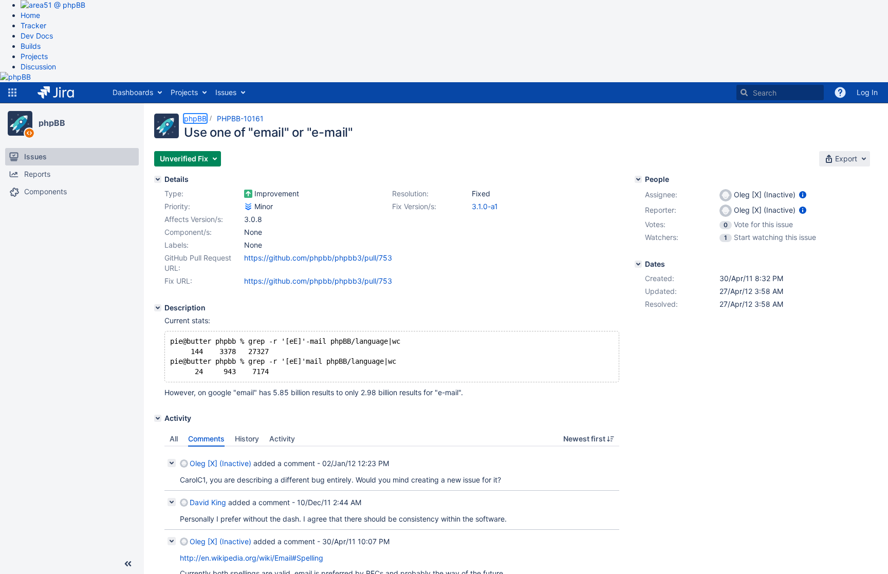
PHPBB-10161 (240, 118)
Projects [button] (184, 92)
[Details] (157, 179)
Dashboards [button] (133, 92)
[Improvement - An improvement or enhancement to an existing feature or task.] (248, 194)
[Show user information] (803, 194)
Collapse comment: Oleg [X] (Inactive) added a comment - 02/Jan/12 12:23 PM (172, 463)
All (174, 438)
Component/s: (188, 232)
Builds (31, 46)
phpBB (52, 123)
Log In (867, 92)
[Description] (157, 307)
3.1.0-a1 (485, 206)
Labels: (176, 244)
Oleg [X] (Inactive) (220, 463)
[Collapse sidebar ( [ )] (128, 563)
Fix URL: (178, 280)
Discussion (38, 66)
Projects (34, 56)
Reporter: (660, 210)
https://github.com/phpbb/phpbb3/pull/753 (318, 257)
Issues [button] (225, 92)
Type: (173, 193)
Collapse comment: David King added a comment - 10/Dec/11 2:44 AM (172, 502)
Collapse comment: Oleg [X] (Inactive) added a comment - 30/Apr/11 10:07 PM (172, 541)
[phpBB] (20, 123)
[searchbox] (780, 92)
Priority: (177, 206)
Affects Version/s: (193, 219)
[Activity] (157, 418)
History (247, 438)
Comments (206, 438)
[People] (638, 179)
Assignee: (661, 194)
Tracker (33, 25)
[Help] (840, 92)
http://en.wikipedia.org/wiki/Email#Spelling (251, 557)
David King (208, 502)
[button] (12, 92)
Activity (282, 438)
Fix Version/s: (414, 206)
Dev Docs (37, 35)
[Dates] (638, 264)
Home (30, 15)
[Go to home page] (63, 92)
